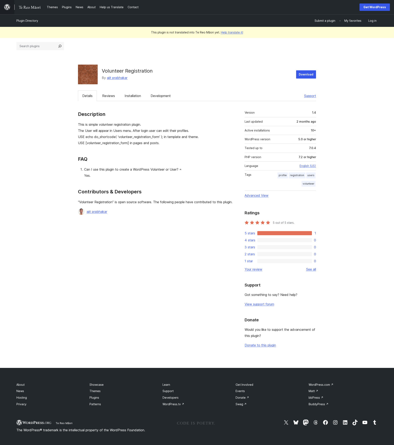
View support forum (259, 304)
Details (87, 96)
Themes (95, 391)
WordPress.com (321, 384)
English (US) (308, 166)
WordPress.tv (173, 404)
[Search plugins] (60, 46)
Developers (171, 397)
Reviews (108, 96)
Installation (133, 96)
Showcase (96, 384)
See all (311, 269)
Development (161, 96)
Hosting (21, 397)
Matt (313, 391)
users (310, 175)
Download (306, 74)
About (20, 384)
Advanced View (256, 195)
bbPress (316, 397)
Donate (242, 397)
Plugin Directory (27, 20)
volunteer (308, 183)
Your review (253, 269)
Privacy (21, 404)
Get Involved (244, 384)
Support (310, 96)
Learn (166, 384)
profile (283, 175)
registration (297, 175)
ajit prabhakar (117, 78)
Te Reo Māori (64, 423)
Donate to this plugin (260, 345)
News (20, 391)
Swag (241, 404)
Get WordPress (374, 7)
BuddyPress (319, 404)
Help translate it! (232, 32)
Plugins (94, 397)
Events (240, 391)
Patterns (95, 404)
